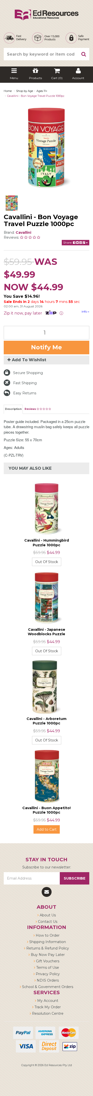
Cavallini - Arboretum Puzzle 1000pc (46, 721)
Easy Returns (24, 393)
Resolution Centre (47, 1013)
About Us (47, 915)
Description (13, 409)
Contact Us (47, 921)
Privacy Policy (47, 974)
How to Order (47, 935)
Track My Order (47, 1007)
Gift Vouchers (47, 961)
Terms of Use (47, 967)
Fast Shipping (25, 383)
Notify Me (46, 347)
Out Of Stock (46, 562)
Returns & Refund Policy (47, 948)
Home (8, 91)
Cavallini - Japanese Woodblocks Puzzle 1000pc (46, 634)
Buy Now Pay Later (47, 954)
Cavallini (23, 232)
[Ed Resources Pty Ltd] (47, 10)
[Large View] (12, 203)
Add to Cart (47, 829)
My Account (47, 1000)
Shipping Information (47, 942)
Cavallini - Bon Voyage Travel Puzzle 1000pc (35, 96)
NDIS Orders (47, 980)
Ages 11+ (41, 91)
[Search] (83, 54)
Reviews (31, 409)
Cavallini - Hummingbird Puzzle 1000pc (46, 542)
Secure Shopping (28, 373)
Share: (68, 242)
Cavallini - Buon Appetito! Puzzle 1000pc (46, 810)
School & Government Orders (47, 987)
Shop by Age (24, 91)
